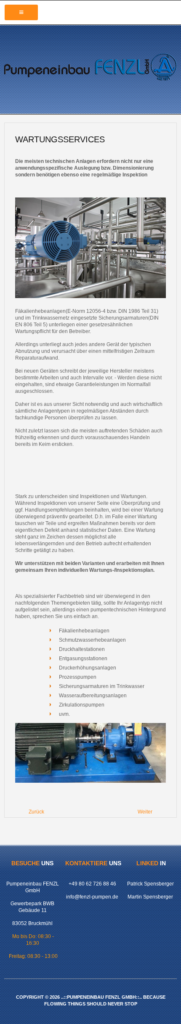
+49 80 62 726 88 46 (92, 884)
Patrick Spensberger (150, 884)
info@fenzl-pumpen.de (92, 897)
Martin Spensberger (150, 897)
